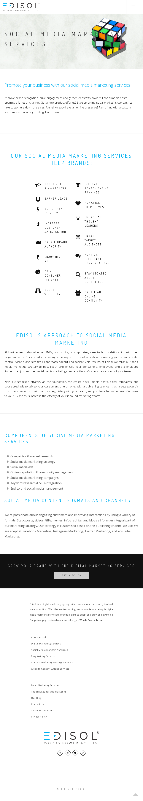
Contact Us (37, 704)
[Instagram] (67, 752)
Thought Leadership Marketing (48, 691)
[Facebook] (60, 752)
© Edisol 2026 (71, 789)
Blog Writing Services (43, 656)
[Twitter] (75, 752)
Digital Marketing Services (46, 643)
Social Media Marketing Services (49, 650)
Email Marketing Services (45, 685)
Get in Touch (72, 575)
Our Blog (36, 698)
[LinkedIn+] (83, 752)
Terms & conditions (42, 710)
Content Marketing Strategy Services (52, 662)
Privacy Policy (39, 716)
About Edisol (38, 637)
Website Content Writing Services (50, 668)
